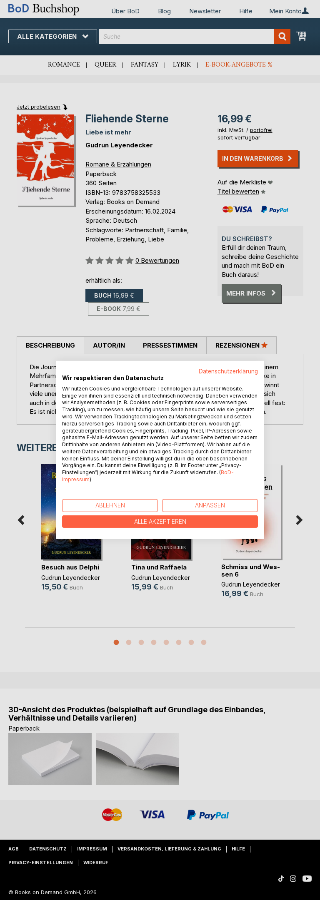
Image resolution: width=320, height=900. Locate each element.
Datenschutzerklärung (228, 371)
